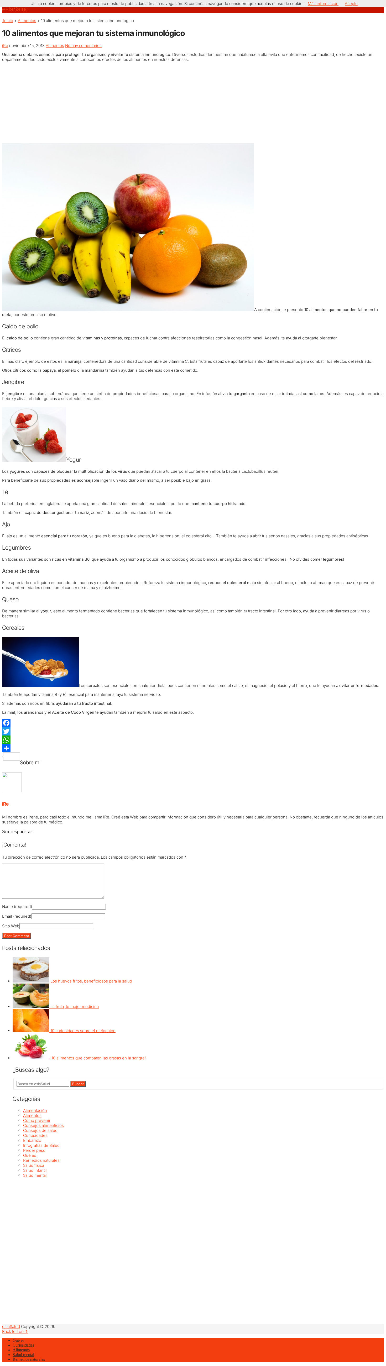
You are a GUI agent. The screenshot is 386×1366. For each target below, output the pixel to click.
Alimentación (35, 1110)
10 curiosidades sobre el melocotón (83, 1030)
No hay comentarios (83, 45)
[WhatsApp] (193, 739)
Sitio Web (10, 925)
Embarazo (32, 1140)
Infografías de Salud (41, 1145)
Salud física (33, 1165)
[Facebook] (193, 723)
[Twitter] (193, 731)
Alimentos (27, 20)
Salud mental (35, 1175)
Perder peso (34, 1150)
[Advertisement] (193, 102)
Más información (323, 3)
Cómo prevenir (36, 1120)
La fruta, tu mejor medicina (74, 1006)
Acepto (351, 3)
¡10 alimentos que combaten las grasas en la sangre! (98, 1057)
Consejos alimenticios (43, 1125)
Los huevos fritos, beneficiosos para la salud (91, 981)
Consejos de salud (40, 1130)
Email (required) (16, 916)
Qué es (29, 1155)
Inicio (7, 20)
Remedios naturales (41, 1160)
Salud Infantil (35, 1170)
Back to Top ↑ (15, 1331)
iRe (5, 45)
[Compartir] (193, 748)
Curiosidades (35, 1135)
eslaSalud (15, 9)
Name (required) (17, 906)
